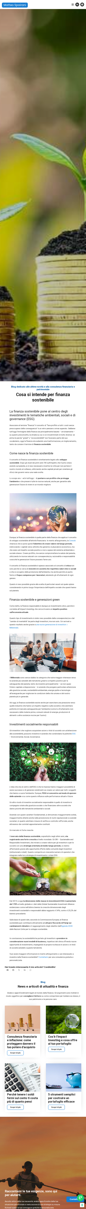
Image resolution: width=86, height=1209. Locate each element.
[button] (72, 4)
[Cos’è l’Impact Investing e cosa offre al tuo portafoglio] (63, 1020)
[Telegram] (82, 4)
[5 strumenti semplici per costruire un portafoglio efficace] (63, 1077)
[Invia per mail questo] (8, 970)
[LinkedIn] (77, 4)
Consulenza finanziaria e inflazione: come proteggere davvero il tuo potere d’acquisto (22, 1042)
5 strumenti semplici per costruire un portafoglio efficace (61, 1098)
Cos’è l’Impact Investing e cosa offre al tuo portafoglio (62, 1040)
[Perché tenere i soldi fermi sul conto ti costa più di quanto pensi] (22, 1077)
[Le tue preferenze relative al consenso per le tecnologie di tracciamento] (82, 1205)
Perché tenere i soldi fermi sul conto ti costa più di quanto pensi (22, 1098)
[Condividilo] (13, 970)
